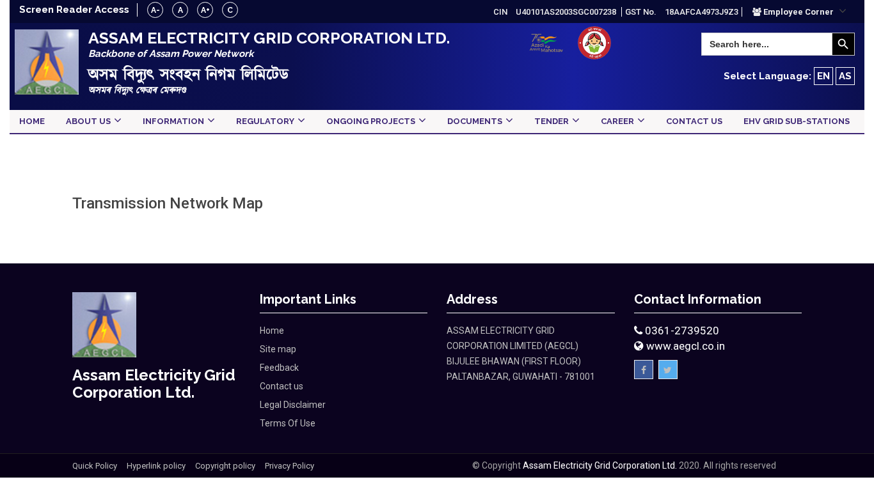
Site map (278, 349)
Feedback (279, 367)
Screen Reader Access (74, 9)
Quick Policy (94, 466)
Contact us (281, 386)
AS (845, 76)
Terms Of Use (287, 423)
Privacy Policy (289, 466)
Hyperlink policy (156, 466)
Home (272, 330)
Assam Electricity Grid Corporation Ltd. (600, 465)
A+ (205, 10)
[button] (799, 11)
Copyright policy (225, 466)
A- (155, 10)
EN (823, 76)
